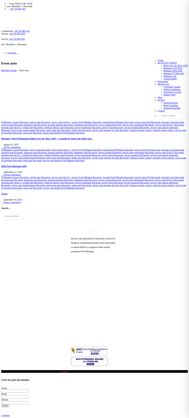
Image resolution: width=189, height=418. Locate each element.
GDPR (74, 326)
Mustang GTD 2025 (173, 68)
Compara (5, 415)
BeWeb (64, 371)
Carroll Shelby (170, 79)
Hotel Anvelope (170, 105)
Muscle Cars (163, 84)
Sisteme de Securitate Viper (83, 278)
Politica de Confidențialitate (84, 330)
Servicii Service (170, 103)
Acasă (74, 264)
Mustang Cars (169, 76)
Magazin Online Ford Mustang (85, 288)
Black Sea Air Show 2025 (175, 65)
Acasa (160, 60)
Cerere (5, 406)
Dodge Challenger (172, 89)
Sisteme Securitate (171, 108)
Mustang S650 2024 (172, 71)
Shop (160, 97)
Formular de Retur (79, 335)
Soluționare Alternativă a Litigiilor (87, 321)
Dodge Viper (169, 95)
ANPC (74, 316)
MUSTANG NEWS (167, 63)
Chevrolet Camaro (172, 87)
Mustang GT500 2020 (173, 73)
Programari (163, 81)
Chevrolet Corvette (172, 92)
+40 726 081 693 (17, 9)
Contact (161, 110)
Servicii (161, 100)
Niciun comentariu (12, 147)
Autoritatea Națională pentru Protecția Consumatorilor (88, 310)
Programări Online (79, 269)
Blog (73, 368)
